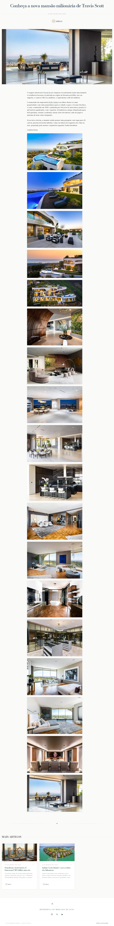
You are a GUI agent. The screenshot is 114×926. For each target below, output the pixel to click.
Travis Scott (48, 93)
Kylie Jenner (54, 102)
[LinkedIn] (62, 914)
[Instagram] (52, 914)
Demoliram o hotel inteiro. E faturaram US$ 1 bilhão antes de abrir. (17, 870)
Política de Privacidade (102, 923)
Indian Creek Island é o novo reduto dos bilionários (56, 869)
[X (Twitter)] (57, 914)
